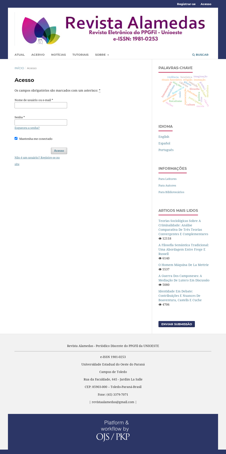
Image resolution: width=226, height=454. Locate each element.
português (165, 150)
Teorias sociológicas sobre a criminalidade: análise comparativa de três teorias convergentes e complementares (183, 227)
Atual (20, 54)
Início (19, 68)
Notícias (58, 54)
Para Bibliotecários (171, 192)
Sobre (101, 54)
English (163, 137)
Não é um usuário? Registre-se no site (37, 160)
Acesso (206, 4)
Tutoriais (80, 54)
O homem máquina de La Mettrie (183, 265)
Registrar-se (186, 4)
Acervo (38, 54)
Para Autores (167, 185)
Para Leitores (167, 179)
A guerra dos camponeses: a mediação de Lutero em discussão (183, 278)
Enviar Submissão (176, 324)
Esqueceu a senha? (27, 128)
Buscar (202, 54)
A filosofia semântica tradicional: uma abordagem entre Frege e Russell (183, 249)
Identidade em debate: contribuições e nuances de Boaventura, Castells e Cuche (180, 295)
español (164, 143)
